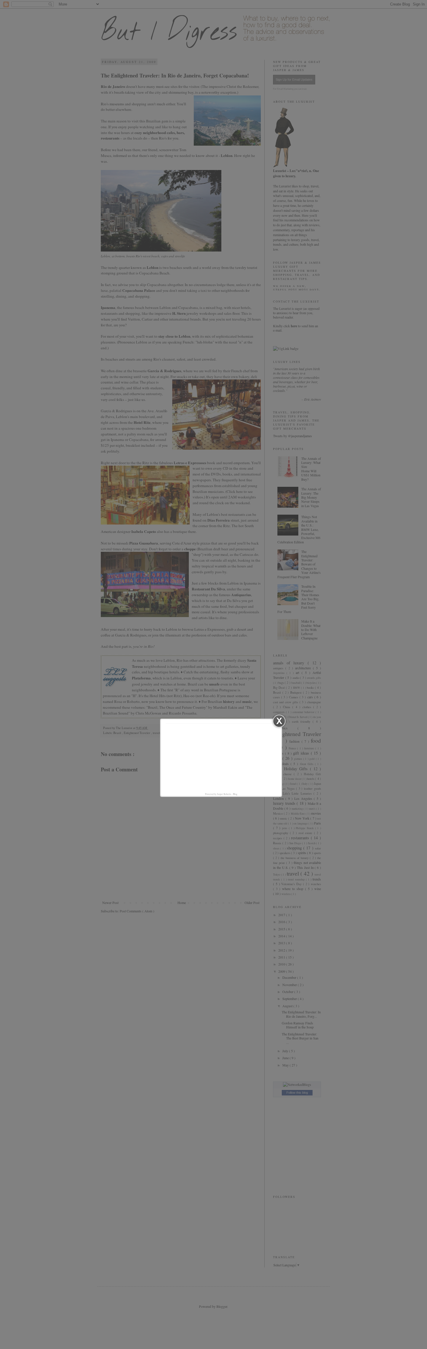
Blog (235, 794)
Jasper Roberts (224, 794)
